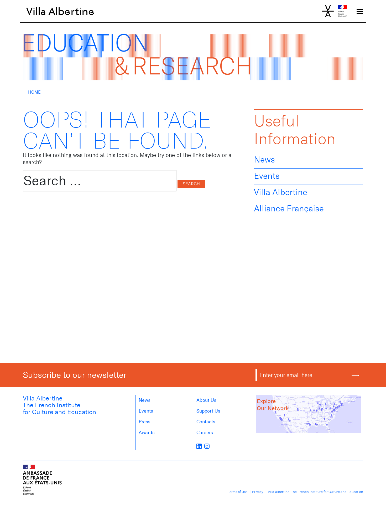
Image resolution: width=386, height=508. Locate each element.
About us (206, 400)
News (264, 159)
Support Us (208, 411)
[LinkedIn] (199, 446)
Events (267, 176)
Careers (204, 432)
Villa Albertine (60, 11)
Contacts (205, 422)
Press (144, 422)
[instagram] (207, 446)
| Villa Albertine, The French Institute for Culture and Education (313, 492)
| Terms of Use (235, 492)
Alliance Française (289, 208)
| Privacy (255, 492)
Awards (147, 432)
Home (34, 92)
